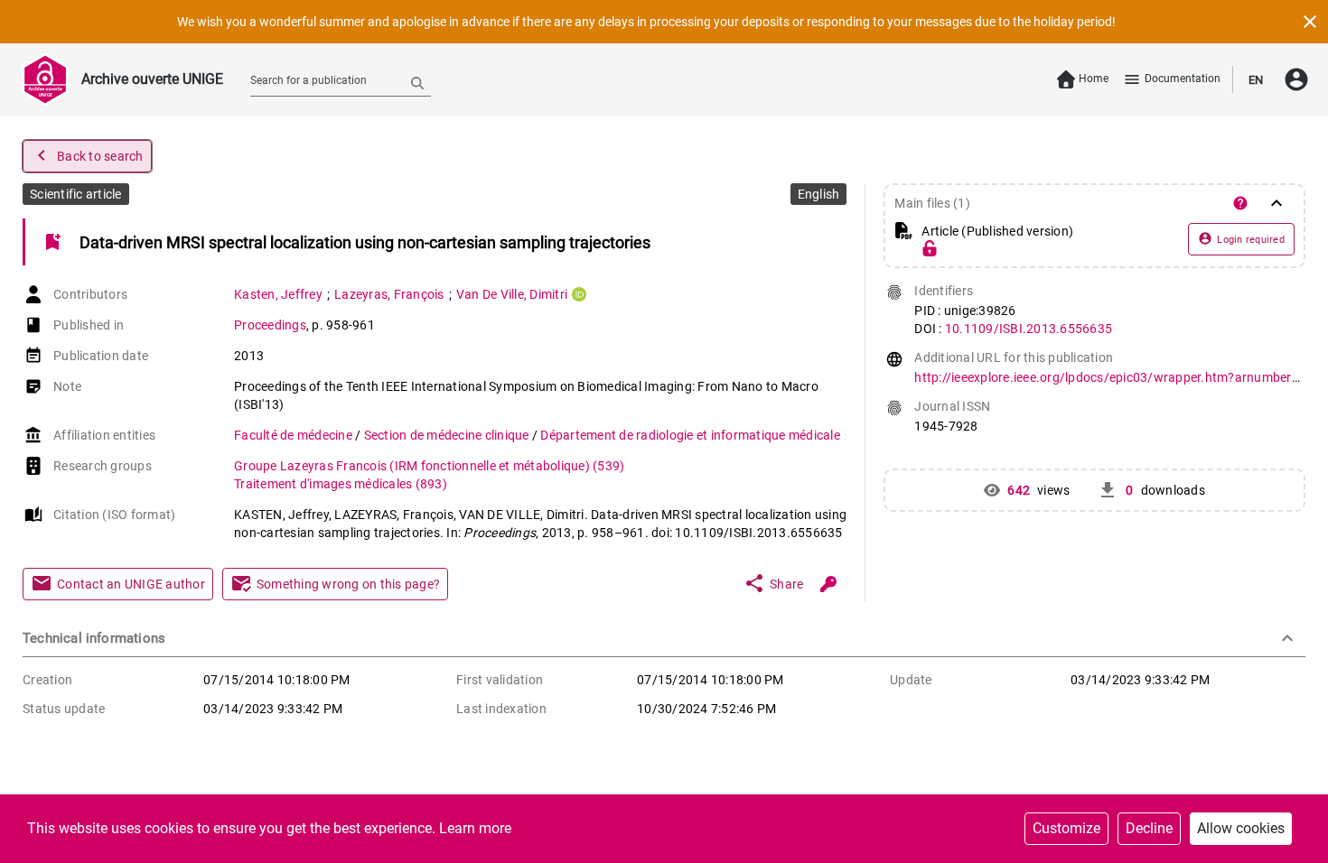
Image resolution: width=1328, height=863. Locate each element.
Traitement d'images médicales (340, 484)
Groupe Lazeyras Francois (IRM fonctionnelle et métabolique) (429, 466)
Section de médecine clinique (448, 435)
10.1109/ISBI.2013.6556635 (1028, 328)
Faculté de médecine (294, 435)
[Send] (417, 82)
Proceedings (270, 325)
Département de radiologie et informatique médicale (690, 435)
